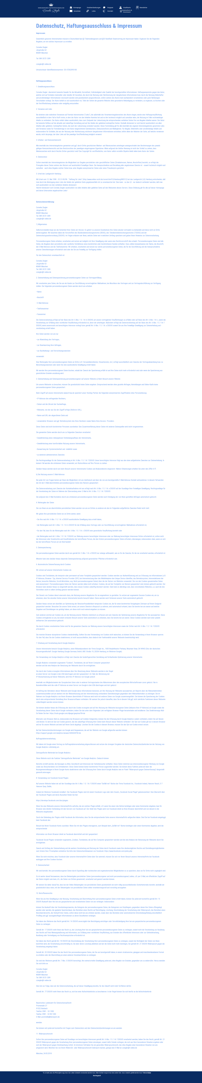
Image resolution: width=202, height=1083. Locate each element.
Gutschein (77, 11)
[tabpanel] (101, 545)
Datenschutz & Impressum (127, 11)
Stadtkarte (127, 7)
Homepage (77, 7)
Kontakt (110, 11)
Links (94, 11)
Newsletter (143, 7)
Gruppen (110, 7)
